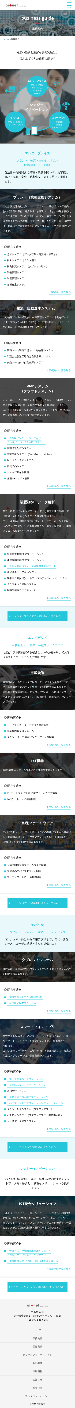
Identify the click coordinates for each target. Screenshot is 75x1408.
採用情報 (37, 1371)
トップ (37, 1330)
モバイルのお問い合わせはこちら (37, 1147)
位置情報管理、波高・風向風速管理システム (33, 1261)
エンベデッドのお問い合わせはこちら (37, 903)
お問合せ (37, 1387)
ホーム (6, 39)
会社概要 (37, 1363)
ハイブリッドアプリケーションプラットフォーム (36, 1103)
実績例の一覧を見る (60, 370)
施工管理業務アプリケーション (26, 1079)
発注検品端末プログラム (22, 1003)
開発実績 (37, 1346)
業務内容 (37, 1338)
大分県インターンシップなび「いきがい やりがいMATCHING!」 (26, 440)
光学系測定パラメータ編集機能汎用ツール (32, 566)
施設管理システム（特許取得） (26, 997)
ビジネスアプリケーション (37, 1354)
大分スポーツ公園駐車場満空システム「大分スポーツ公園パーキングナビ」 (29, 1252)
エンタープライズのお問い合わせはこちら (37, 616)
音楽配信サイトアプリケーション (27, 1084)
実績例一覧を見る (61, 292)
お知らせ (37, 1379)
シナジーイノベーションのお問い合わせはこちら (37, 1286)
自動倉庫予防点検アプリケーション (28, 1097)
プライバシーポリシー (37, 1396)
